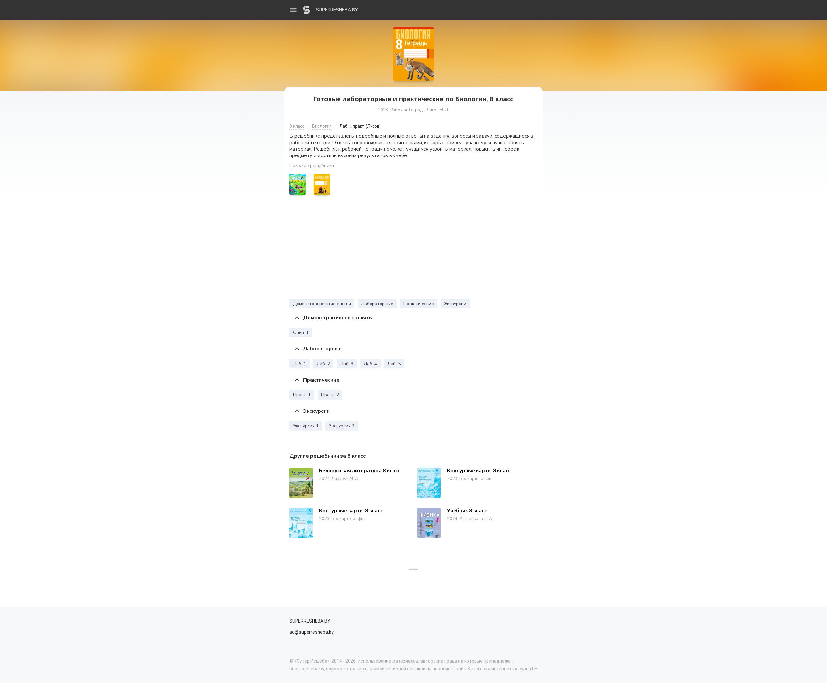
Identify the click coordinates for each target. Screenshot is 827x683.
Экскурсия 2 (341, 426)
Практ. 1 (302, 395)
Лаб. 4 (370, 364)
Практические (418, 304)
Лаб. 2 (323, 364)
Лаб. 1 (299, 364)
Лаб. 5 (394, 364)
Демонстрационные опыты (322, 304)
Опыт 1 (301, 332)
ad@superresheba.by (311, 632)
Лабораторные (377, 304)
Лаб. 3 (346, 364)
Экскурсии (455, 304)
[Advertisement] (413, 248)
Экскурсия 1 (306, 426)
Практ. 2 (330, 395)
